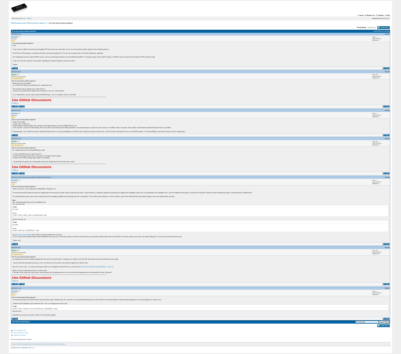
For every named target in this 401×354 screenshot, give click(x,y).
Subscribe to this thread (20, 335)
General (42, 23)
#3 (389, 110)
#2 (389, 71)
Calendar (381, 15)
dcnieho (15, 37)
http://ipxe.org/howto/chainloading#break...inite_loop (97, 267)
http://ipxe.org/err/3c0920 (23, 235)
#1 (389, 34)
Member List (371, 15)
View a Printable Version (20, 330)
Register (29, 18)
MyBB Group (31, 347)
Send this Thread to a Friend (21, 332)
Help (388, 15)
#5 (389, 177)
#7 (389, 288)
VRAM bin (15, 103)
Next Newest (25, 322)
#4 (389, 138)
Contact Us (15, 344)
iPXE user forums (33, 23)
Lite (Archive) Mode (51, 344)
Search (361, 15)
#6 (389, 247)
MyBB (18, 347)
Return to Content (40, 344)
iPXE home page (23, 344)
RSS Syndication (61, 344)
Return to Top (31, 344)
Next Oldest (16, 322)
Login (23, 18)
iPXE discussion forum (18, 23)
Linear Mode (386, 31)
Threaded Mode (377, 31)
